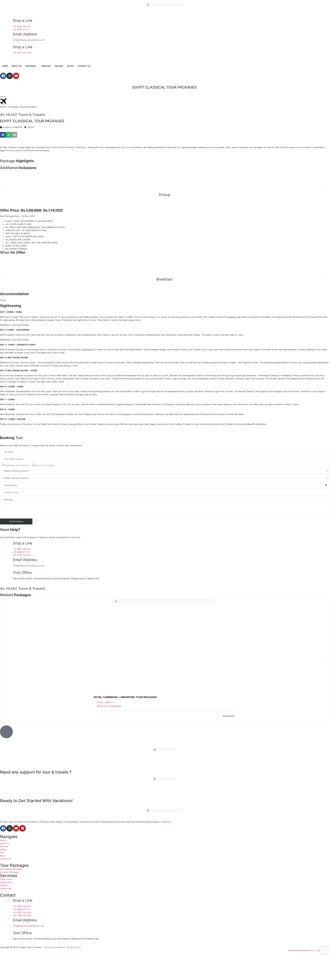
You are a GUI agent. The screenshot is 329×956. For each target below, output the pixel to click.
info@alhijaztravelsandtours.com (29, 40)
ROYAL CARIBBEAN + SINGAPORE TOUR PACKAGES (125, 697)
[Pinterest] (22, 828)
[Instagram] (9, 76)
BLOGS (70, 66)
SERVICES (46, 66)
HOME (5, 66)
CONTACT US (83, 66)
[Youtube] (16, 76)
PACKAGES (31, 66)
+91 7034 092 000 (22, 915)
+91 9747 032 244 (22, 52)
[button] (3, 135)
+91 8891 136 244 (21, 26)
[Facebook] (3, 76)
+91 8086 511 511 (21, 29)
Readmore (166, 821)
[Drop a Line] (6, 23)
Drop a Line (22, 20)
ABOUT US (17, 66)
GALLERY (59, 66)
